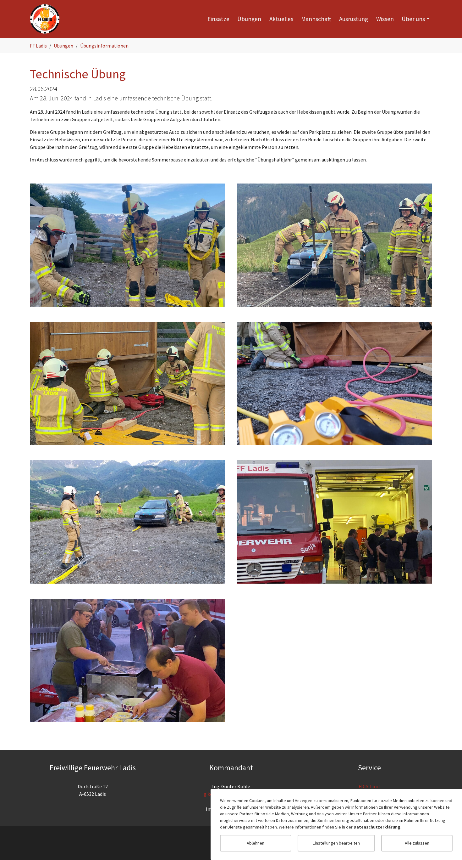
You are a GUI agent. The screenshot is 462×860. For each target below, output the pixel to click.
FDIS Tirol (369, 786)
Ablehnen (255, 843)
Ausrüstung (353, 19)
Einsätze (218, 19)
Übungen (249, 19)
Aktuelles (281, 19)
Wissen (385, 19)
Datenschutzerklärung (377, 827)
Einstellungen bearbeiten (336, 843)
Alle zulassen (417, 843)
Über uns (413, 19)
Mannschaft (316, 19)
